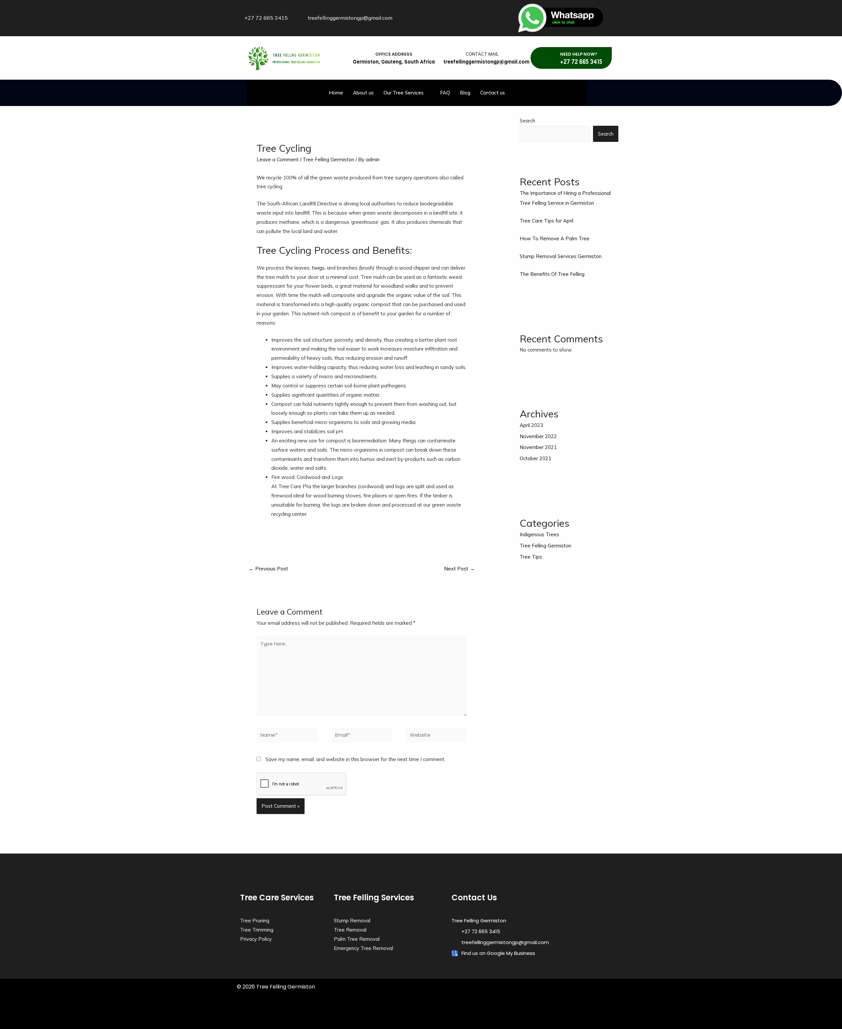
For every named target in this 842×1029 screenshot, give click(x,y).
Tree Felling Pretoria (315, 1022)
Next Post (459, 568)
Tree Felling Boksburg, (507, 1010)
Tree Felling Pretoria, (394, 1016)
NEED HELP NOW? (578, 54)
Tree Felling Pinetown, (441, 1010)
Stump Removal (352, 920)
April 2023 (531, 425)
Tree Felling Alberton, (406, 1010)
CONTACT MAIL (482, 54)
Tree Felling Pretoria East (533, 1016)
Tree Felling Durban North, (331, 1010)
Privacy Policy (256, 939)
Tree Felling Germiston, (283, 1016)
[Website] (436, 736)
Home (336, 93)
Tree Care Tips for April (546, 221)
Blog (465, 93)
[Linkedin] (450, 18)
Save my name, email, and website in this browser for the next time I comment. (355, 759)
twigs (318, 268)
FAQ (445, 93)
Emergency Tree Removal (363, 948)
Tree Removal (350, 930)
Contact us (492, 93)
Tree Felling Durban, (294, 1010)
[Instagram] (476, 18)
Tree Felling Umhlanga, (371, 1010)
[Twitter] (437, 18)
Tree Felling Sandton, (464, 1016)
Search (527, 121)
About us (363, 93)
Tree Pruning (254, 920)
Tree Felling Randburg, (429, 1016)
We (261, 177)
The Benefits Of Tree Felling (552, 274)
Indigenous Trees (539, 534)
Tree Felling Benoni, (474, 1010)
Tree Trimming (256, 930)
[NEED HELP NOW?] (550, 58)
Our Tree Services (404, 93)
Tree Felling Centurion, (543, 1010)
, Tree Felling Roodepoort (572, 1016)
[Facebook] (424, 18)
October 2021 (535, 458)
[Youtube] (463, 18)
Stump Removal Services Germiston (561, 256)
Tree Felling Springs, (497, 1016)
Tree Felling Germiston (328, 159)
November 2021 (538, 447)
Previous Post (268, 568)
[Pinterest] (489, 18)
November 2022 (538, 436)
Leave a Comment (278, 159)
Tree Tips (531, 557)
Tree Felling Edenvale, (578, 1010)
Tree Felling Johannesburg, (322, 1016)
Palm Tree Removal (357, 939)
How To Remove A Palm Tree (554, 238)
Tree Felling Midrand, (360, 1016)
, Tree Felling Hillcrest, (281, 1022)
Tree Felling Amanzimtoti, (257, 1010)
